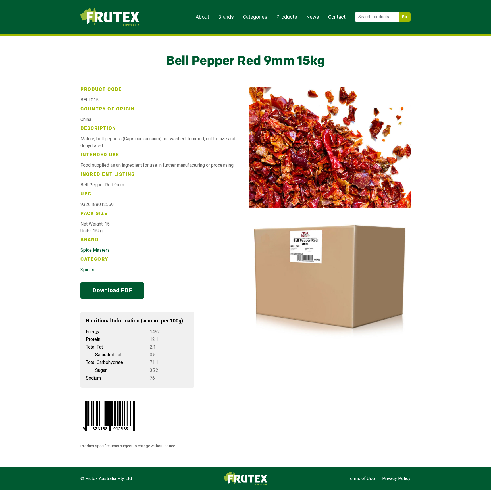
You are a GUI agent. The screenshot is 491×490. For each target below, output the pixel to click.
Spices (87, 269)
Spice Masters (95, 250)
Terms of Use (361, 478)
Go (404, 16)
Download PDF (112, 290)
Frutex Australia (100, 9)
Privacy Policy (396, 478)
